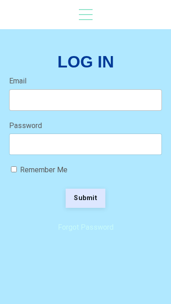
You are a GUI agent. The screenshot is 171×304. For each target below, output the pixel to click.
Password (25, 125)
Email (17, 81)
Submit (85, 198)
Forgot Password (86, 227)
